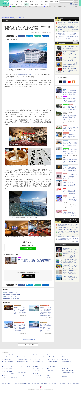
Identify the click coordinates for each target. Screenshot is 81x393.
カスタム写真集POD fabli (68, 372)
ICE (61, 354)
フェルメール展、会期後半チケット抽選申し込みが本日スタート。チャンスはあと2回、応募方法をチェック (68, 35)
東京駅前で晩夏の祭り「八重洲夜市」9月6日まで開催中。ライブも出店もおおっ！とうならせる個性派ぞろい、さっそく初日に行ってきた (70, 138)
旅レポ (24, 6)
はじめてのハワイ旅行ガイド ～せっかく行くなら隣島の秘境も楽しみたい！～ (70, 278)
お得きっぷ (30, 6)
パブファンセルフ (66, 366)
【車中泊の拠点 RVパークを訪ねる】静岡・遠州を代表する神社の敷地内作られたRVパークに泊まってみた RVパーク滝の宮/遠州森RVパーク (68, 27)
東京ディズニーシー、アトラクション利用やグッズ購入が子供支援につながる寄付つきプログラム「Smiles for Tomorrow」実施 (70, 193)
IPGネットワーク (64, 368)
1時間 (58, 20)
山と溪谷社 (35, 366)
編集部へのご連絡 (35, 383)
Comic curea (65, 359)
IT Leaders (6, 364)
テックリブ (49, 375)
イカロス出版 (50, 354)
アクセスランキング (64, 18)
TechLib (50, 377)
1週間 (70, 20)
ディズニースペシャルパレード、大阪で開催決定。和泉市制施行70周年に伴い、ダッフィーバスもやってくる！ (68, 31)
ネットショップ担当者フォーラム (24, 359)
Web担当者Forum (7, 359)
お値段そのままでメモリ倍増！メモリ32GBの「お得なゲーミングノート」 (70, 70)
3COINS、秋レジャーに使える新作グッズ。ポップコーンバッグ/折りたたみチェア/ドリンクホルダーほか (68, 38)
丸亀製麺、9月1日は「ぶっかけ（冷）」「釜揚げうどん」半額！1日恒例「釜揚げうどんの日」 (68, 229)
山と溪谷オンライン (39, 368)
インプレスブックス (21, 372)
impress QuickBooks (66, 361)
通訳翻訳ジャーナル (52, 361)
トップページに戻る (28, 344)
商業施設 (60, 6)
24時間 (63, 20)
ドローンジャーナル (8, 366)
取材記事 (19, 6)
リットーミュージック (39, 356)
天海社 (63, 356)
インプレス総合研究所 (8, 361)
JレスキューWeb (52, 364)
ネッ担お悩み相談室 (8, 368)
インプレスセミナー (21, 364)
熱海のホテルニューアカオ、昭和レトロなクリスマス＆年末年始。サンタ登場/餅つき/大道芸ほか (20, 310)
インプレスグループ (62, 383)
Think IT (5, 356)
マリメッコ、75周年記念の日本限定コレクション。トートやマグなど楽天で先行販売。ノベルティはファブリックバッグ (70, 130)
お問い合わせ (18, 383)
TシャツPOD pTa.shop (67, 370)
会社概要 (54, 383)
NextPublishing (20, 375)
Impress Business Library (22, 361)
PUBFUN (63, 364)
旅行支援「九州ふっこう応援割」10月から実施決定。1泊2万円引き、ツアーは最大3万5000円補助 (68, 24)
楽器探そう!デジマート (39, 359)
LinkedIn (46, 36)
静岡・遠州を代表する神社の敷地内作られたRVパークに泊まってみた (70, 117)
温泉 (36, 6)
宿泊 (65, 6)
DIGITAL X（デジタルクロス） (23, 366)
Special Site (62, 43)
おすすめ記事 (62, 244)
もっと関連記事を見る (27, 339)
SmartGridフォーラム (21, 356)
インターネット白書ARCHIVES (10, 377)
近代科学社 (35, 373)
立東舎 (36, 364)
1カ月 (76, 20)
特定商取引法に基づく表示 (73, 383)
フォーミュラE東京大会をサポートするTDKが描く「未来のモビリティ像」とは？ (70, 59)
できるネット (6, 375)
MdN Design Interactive (53, 373)
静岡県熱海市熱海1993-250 (26, 74)
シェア (22, 36)
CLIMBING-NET (38, 370)
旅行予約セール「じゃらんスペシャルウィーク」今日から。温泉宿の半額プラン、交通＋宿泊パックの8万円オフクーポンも (70, 101)
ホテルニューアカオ (28, 245)
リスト (15, 36)
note (38, 36)
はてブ (30, 36)
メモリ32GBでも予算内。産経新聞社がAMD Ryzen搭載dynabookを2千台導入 (70, 64)
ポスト (11, 36)
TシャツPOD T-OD (39, 361)
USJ (55, 6)
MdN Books (50, 370)
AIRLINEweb (51, 356)
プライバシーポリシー (45, 383)
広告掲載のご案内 (26, 383)
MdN (48, 368)
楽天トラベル (28, 248)
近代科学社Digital (38, 375)
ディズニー (49, 6)
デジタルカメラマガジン (9, 373)
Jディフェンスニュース (53, 359)
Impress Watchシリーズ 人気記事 (67, 219)
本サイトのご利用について (7, 383)
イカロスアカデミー (52, 366)
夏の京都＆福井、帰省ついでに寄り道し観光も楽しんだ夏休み (70, 161)
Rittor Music (35, 354)
